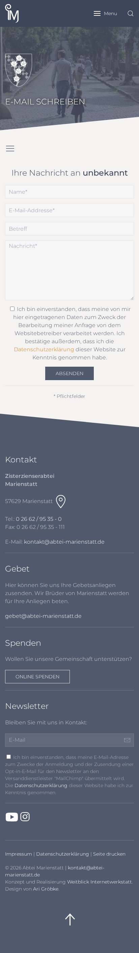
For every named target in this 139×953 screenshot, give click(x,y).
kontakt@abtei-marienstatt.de (64, 542)
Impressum (18, 854)
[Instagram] (25, 817)
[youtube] (12, 816)
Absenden (69, 373)
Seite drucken (109, 854)
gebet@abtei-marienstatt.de (43, 616)
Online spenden (37, 677)
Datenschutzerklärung (44, 349)
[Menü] (10, 149)
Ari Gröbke (45, 889)
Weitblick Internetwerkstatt (99, 882)
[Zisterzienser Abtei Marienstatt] (17, 13)
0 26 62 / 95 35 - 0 (39, 519)
